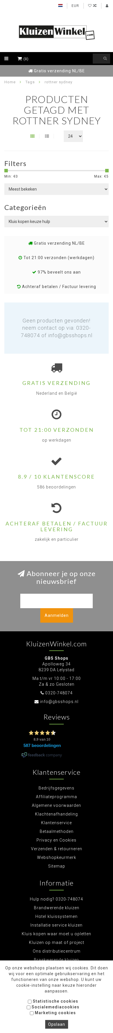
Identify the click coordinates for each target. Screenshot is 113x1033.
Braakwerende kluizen (56, 960)
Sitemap (56, 866)
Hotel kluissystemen (56, 916)
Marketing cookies (55, 1012)
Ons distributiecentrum (57, 951)
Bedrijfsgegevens (56, 788)
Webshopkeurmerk (56, 857)
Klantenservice (56, 822)
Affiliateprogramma (56, 796)
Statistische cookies (55, 1001)
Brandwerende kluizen (56, 907)
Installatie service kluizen (56, 925)
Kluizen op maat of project (56, 942)
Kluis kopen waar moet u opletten (56, 933)
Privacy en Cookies (56, 840)
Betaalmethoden (57, 831)
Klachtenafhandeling (56, 814)
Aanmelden (57, 615)
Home (10, 82)
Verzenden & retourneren (56, 848)
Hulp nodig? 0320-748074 (56, 899)
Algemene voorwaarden (56, 805)
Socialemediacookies (54, 1007)
